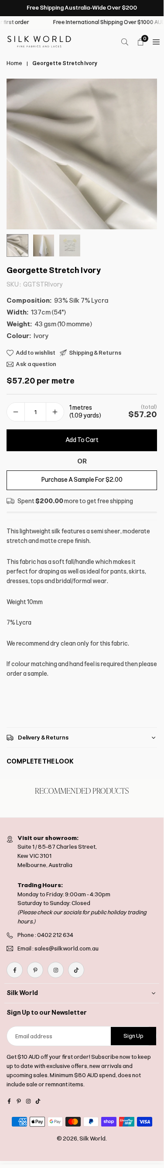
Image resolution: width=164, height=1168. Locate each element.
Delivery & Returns (43, 737)
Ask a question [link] (36, 364)
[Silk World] (39, 41)
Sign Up (133, 1036)
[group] (82, 154)
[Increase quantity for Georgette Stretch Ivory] (55, 412)
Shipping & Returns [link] (95, 352)
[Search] (125, 42)
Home (14, 63)
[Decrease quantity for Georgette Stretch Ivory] (15, 412)
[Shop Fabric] (156, 42)
